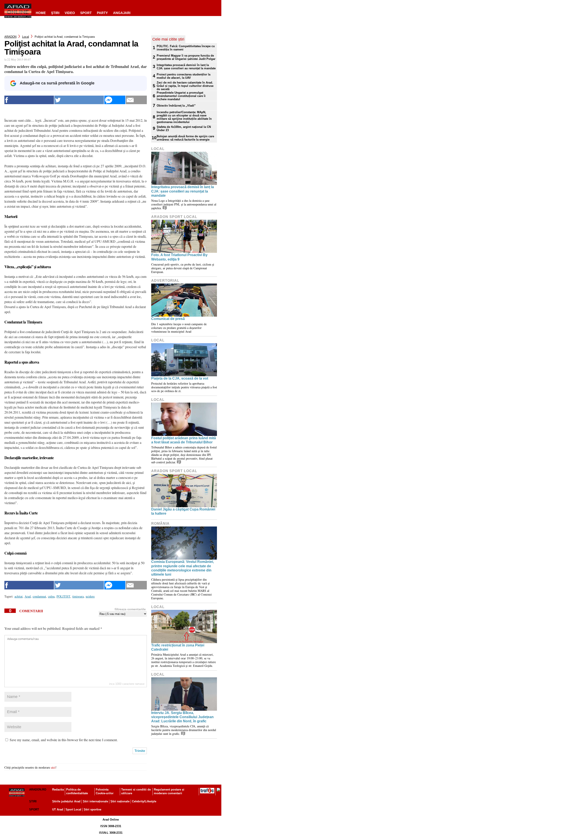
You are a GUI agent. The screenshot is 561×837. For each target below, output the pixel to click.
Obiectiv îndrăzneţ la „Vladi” (176, 105)
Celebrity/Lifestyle (144, 801)
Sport (86, 13)
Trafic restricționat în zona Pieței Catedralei (177, 647)
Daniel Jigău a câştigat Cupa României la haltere (183, 511)
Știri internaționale (95, 801)
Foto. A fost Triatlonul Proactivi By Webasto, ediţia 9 (179, 257)
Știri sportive (92, 809)
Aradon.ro (37, 789)
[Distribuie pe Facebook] (29, 100)
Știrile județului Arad (66, 801)
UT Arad (57, 809)
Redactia (58, 789)
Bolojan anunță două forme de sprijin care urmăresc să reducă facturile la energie (185, 138)
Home (41, 13)
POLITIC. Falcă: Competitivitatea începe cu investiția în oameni (186, 48)
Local (25, 36)
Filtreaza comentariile (130, 609)
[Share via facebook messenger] (114, 100)
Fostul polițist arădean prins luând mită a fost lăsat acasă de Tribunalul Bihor (183, 440)
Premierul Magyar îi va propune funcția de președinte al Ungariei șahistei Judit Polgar (186, 57)
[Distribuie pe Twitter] (79, 100)
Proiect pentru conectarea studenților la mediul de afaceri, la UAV (183, 76)
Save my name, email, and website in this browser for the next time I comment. (64, 739)
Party (102, 13)
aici (53, 767)
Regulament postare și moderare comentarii (169, 791)
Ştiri (55, 13)
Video (70, 13)
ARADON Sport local (174, 217)
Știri (33, 801)
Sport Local (73, 809)
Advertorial (165, 280)
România (160, 523)
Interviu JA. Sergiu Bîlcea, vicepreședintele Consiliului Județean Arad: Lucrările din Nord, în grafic (182, 717)
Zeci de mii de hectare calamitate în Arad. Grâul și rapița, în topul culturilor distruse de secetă (185, 86)
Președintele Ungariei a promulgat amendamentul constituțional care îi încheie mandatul (181, 96)
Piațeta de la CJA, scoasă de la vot (179, 378)
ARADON (10, 36)
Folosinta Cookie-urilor (105, 791)
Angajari (121, 13)
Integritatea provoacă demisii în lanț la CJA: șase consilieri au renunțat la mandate (186, 66)
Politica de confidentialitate (77, 791)
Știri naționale (120, 801)
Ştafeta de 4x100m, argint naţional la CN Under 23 (184, 128)
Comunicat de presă (168, 319)
